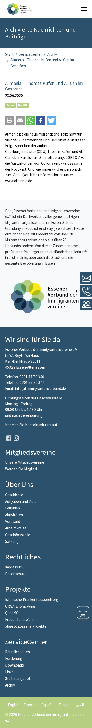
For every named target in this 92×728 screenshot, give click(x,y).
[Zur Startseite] (19, 9)
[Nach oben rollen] (84, 720)
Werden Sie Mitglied (21, 468)
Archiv (10, 685)
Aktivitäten (14, 514)
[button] (9, 120)
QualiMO (12, 612)
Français (30, 704)
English (13, 704)
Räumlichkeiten (17, 651)
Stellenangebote (18, 678)
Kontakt (32, 424)
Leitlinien (12, 508)
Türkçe (64, 704)
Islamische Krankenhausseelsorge (32, 599)
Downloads (14, 665)
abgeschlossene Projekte (26, 626)
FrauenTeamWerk (19, 619)
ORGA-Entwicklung (20, 606)
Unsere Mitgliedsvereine (24, 462)
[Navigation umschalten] (84, 9)
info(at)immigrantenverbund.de (40, 388)
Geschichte (14, 494)
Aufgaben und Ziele (21, 501)
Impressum (14, 567)
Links (9, 671)
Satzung (12, 541)
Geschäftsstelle (17, 534)
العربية (79, 704)
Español (47, 704)
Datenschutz (15, 573)
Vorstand (12, 521)
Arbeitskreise (15, 528)
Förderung (13, 658)
